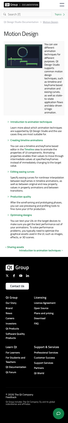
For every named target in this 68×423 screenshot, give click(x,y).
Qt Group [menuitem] (12, 297)
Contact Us (17, 286)
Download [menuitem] (40, 318)
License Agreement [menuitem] (45, 303)
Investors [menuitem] (11, 323)
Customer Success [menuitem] (44, 357)
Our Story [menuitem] (11, 303)
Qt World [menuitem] (39, 373)
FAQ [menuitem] (36, 323)
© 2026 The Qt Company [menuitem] (19, 394)
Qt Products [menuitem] (12, 328)
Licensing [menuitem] (40, 297)
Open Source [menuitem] (41, 308)
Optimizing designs (21, 215)
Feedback (11, 397)
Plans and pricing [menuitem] (43, 313)
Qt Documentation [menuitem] (16, 367)
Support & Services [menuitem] (46, 347)
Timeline (29, 149)
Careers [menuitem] (10, 318)
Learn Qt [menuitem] (11, 347)
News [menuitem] (9, 313)
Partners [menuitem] (39, 368)
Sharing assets (15, 247)
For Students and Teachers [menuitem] (15, 360)
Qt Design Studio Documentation (21, 22)
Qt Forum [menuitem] (11, 372)
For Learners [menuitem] (13, 352)
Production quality (20, 196)
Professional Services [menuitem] (46, 352)
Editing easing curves (22, 172)
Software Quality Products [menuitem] (15, 336)
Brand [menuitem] (9, 308)
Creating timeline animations (26, 140)
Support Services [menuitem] (43, 363)
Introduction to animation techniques (31, 122)
